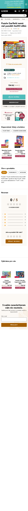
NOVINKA (17, 147)
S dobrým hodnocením (19, 130)
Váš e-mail (4, 316)
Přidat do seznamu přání (15, 64)
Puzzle (23, 19)
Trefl (18, 28)
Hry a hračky (7, 19)
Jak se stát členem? (14, 91)
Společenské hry (16, 19)
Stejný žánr (6, 130)
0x (11, 28)
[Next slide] (23, 50)
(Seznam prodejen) (15, 74)
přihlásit (14, 325)
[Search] (24, 15)
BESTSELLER (4, 147)
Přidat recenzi (14, 241)
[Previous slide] (5, 50)
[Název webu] (4, 11)
